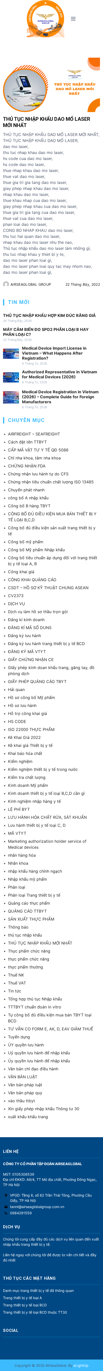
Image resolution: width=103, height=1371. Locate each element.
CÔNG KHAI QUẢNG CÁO (32, 579)
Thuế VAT (17, 982)
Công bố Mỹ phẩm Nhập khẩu (36, 549)
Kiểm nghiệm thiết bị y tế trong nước (43, 769)
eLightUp (80, 1365)
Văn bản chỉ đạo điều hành (33, 1068)
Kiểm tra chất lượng (27, 777)
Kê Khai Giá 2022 (24, 737)
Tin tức (14, 990)
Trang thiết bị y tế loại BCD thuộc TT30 (35, 1312)
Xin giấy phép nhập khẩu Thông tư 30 (43, 1108)
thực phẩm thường (25, 966)
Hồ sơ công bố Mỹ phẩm (31, 697)
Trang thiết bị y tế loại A (22, 1298)
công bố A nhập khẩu (28, 497)
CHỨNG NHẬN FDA (27, 465)
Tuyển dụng (19, 1036)
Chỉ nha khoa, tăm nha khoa (34, 457)
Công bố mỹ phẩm (25, 541)
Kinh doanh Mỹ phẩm (28, 785)
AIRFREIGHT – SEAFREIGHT (34, 433)
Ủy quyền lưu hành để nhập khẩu (39, 1060)
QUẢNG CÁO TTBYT (27, 911)
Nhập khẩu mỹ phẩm (27, 879)
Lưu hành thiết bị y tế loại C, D (37, 825)
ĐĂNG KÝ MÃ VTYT (27, 651)
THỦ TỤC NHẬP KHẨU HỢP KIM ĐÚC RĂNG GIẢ (49, 315)
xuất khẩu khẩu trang (28, 1116)
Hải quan (16, 689)
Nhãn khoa (18, 863)
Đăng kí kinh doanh (26, 619)
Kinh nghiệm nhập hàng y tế (34, 801)
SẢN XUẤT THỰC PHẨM (31, 919)
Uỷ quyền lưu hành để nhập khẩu (39, 1052)
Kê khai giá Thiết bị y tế (30, 745)
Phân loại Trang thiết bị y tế (34, 895)
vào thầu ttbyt (21, 1100)
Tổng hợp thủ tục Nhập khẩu (35, 998)
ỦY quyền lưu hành (26, 1044)
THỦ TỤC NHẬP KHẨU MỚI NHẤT (40, 943)
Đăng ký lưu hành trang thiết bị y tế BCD (46, 643)
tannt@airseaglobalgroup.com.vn (37, 1207)
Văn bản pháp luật (25, 1084)
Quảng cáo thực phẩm (29, 903)
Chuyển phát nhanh (26, 489)
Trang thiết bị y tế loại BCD (25, 1305)
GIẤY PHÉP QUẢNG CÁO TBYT (37, 681)
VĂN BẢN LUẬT (22, 1076)
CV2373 (16, 595)
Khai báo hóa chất (25, 753)
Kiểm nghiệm (20, 761)
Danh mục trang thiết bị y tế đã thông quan (38, 1290)
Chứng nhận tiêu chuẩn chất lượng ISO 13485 (51, 481)
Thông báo (18, 927)
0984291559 (21, 1213)
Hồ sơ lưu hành (22, 705)
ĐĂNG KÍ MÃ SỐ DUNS (30, 627)
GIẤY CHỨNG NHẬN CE (31, 659)
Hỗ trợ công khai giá (27, 713)
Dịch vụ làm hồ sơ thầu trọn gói (38, 611)
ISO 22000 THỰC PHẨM (31, 729)
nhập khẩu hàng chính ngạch (35, 871)
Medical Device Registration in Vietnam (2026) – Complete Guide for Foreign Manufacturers (60, 396)
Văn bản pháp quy (25, 1092)
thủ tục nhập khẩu (25, 935)
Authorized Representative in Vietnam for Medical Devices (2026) (59, 374)
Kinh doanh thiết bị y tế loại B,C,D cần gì (46, 793)
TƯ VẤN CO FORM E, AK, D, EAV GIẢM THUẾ (50, 1028)
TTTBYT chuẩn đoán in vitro (34, 1006)
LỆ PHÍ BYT (19, 809)
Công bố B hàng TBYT (29, 505)
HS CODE (17, 721)
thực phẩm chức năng (28, 959)
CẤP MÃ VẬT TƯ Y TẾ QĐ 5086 (38, 449)
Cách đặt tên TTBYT (27, 441)
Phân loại (16, 887)
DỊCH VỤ (16, 603)
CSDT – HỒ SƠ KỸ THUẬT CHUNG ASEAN (48, 587)
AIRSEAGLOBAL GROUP (30, 284)
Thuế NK (16, 974)
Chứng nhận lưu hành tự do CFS (38, 473)
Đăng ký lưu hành (24, 635)
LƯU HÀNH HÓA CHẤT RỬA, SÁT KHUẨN (47, 817)
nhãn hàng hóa (22, 855)
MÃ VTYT (17, 833)
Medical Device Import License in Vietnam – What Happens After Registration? (54, 353)
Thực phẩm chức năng (29, 951)
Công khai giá (21, 571)
